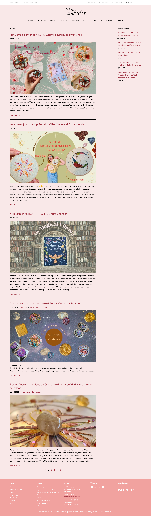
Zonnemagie (36, 392)
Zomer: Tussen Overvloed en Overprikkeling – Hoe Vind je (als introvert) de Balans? (127, 75)
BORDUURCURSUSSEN (46, 20)
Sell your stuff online (107, 512)
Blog (120, 20)
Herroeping (40, 487)
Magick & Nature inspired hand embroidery (23, 2)
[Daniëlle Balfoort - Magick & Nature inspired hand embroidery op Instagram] (99, 487)
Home (30, 20)
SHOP (63, 20)
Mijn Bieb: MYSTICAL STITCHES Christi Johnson (38, 213)
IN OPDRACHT (77, 20)
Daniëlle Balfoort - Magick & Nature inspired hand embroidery (73, 512)
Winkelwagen (118, 2)
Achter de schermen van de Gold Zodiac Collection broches (45, 303)
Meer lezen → (15, 115)
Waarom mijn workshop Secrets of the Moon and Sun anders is (47, 124)
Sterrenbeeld (34, 307)
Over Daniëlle (94, 20)
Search (39, 497)
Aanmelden (89, 2)
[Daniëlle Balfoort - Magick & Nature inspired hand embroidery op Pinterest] (95, 487)
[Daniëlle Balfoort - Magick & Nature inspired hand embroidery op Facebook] (91, 487)
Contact (110, 20)
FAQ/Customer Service (44, 506)
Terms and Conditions (43, 500)
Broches (24, 307)
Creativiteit (25, 392)
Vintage (44, 307)
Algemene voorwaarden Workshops (48, 490)
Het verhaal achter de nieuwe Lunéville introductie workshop (46, 34)
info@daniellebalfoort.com (72, 496)
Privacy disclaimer (42, 503)
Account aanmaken (102, 2)
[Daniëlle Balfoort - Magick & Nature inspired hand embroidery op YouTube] (103, 487)
